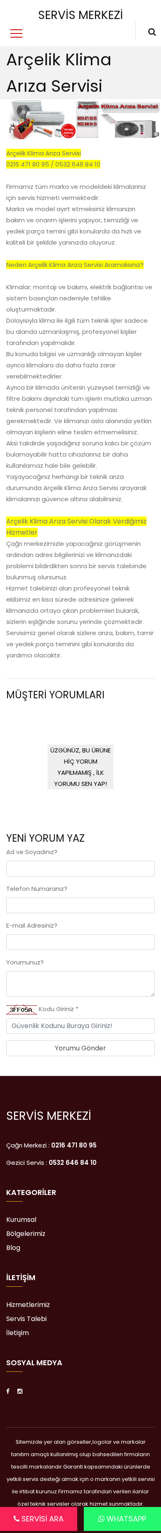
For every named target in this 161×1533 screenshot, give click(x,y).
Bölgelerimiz (25, 1234)
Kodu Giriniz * (57, 1009)
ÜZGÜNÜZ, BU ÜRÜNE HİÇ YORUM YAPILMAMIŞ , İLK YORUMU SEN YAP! (80, 767)
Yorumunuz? (25, 962)
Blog (13, 1248)
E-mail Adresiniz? (31, 925)
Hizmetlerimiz (28, 1305)
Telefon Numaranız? (36, 888)
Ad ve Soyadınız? (31, 851)
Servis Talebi (26, 1319)
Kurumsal (21, 1220)
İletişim (17, 1333)
